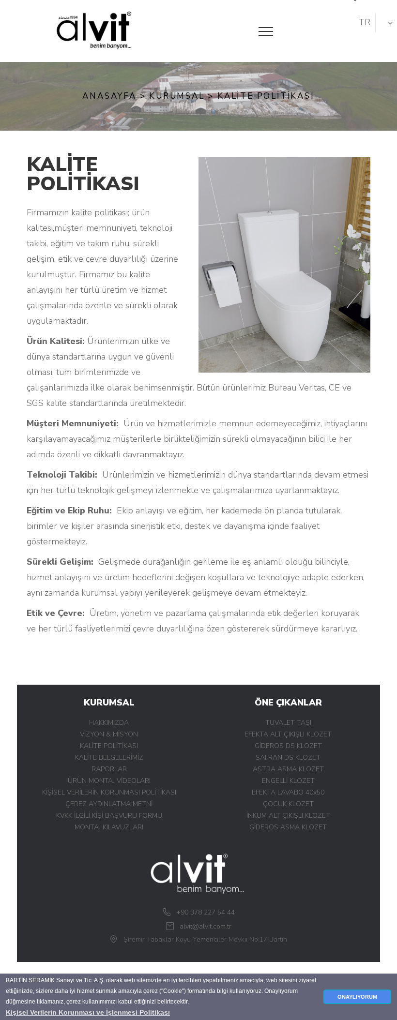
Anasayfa (109, 96)
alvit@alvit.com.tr (205, 926)
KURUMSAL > (181, 96)
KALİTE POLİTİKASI (266, 96)
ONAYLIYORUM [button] (357, 997)
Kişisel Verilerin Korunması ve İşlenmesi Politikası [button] (88, 1012)
